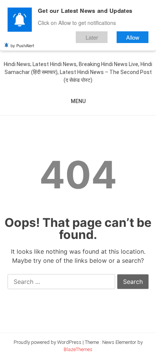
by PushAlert (22, 45)
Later (92, 37)
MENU (78, 101)
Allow (132, 37)
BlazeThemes (78, 349)
